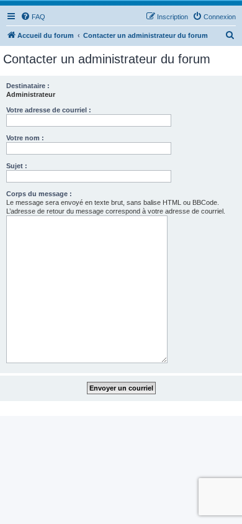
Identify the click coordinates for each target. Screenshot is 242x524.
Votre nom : (25, 138)
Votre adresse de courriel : (48, 110)
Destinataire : (28, 85)
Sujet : (16, 165)
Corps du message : (39, 193)
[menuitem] (32, 16)
